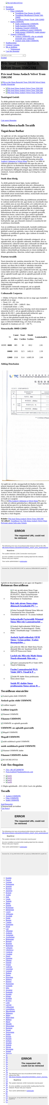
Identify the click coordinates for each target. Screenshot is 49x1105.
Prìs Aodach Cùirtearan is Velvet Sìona (22, 160)
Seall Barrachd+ (7, 804)
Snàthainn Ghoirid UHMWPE (26, 28)
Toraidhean (10, 9)
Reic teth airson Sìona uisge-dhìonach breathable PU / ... (24, 604)
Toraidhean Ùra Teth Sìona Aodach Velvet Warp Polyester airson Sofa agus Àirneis (24, 522)
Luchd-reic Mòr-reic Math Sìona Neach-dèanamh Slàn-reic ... (26, 656)
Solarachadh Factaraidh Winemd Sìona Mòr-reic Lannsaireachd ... (26, 620)
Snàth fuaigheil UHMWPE (25, 26)
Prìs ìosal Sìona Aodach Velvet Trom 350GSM (25, 519)
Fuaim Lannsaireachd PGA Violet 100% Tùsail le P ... (24, 670)
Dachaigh (9, 7)
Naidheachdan (11, 43)
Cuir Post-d (5, 808)
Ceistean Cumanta (12, 45)
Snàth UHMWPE (17, 22)
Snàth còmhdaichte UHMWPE (27, 24)
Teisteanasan (15, 49)
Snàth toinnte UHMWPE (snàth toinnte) (30, 32)
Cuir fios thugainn (12, 51)
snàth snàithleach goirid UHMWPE (28, 30)
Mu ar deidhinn (11, 47)
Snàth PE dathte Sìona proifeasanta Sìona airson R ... (25, 684)
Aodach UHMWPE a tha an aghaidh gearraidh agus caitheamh (29, 37)
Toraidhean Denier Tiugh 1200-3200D (29, 20)
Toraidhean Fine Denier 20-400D (27, 13)
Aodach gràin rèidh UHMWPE (27, 41)
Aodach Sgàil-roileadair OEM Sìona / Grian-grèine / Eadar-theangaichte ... (25, 640)
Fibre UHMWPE (16, 11)
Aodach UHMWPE (17, 34)
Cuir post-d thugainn (8, 120)
